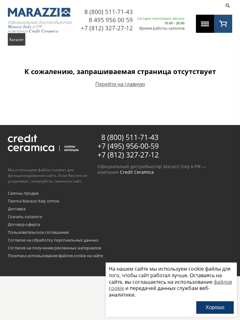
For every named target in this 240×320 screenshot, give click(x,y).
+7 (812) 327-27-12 (107, 28)
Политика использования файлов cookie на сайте (55, 255)
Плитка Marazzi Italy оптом (33, 201)
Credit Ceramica (137, 172)
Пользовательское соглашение (38, 232)
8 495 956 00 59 (111, 20)
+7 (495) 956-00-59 (128, 146)
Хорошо (215, 307)
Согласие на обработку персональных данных (53, 240)
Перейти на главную (120, 84)
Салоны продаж (23, 193)
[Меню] (205, 24)
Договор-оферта (24, 224)
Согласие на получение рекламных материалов (54, 248)
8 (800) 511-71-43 (108, 12)
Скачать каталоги (25, 216)
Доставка (17, 209)
